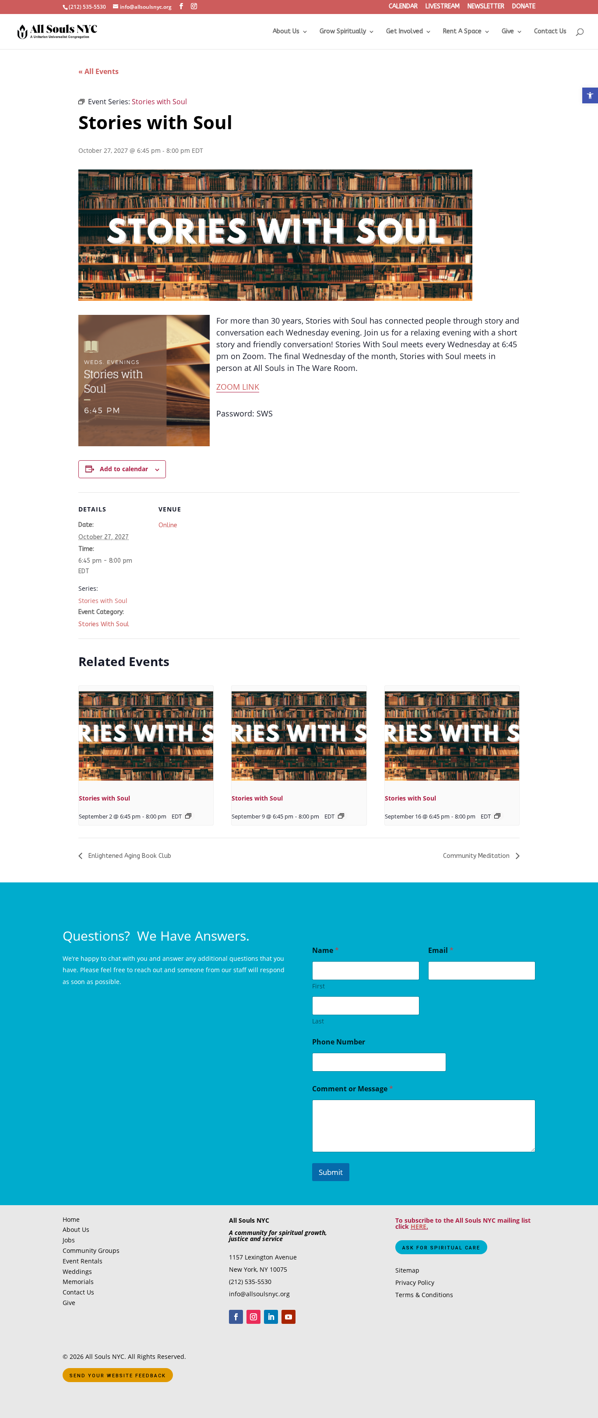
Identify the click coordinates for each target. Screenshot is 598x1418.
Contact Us (550, 31)
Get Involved (404, 31)
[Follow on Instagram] (253, 1317)
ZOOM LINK (237, 386)
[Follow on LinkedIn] (271, 1317)
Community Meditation (477, 856)
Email (441, 950)
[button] (590, 95)
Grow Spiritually (343, 31)
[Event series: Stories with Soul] (188, 815)
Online (167, 525)
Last (318, 1021)
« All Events (98, 71)
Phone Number (338, 1042)
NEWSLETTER (486, 7)
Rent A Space (462, 31)
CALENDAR (403, 7)
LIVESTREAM (443, 7)
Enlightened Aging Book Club (129, 856)
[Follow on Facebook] (236, 1317)
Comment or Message (352, 1089)
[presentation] (146, 736)
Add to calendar (124, 469)
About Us (286, 31)
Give (508, 31)
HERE (418, 1226)
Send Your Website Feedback (118, 1376)
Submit (331, 1172)
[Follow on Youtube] (288, 1317)
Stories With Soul (103, 624)
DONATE (523, 7)
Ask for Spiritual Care (441, 1248)
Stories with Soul (102, 600)
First (318, 986)
